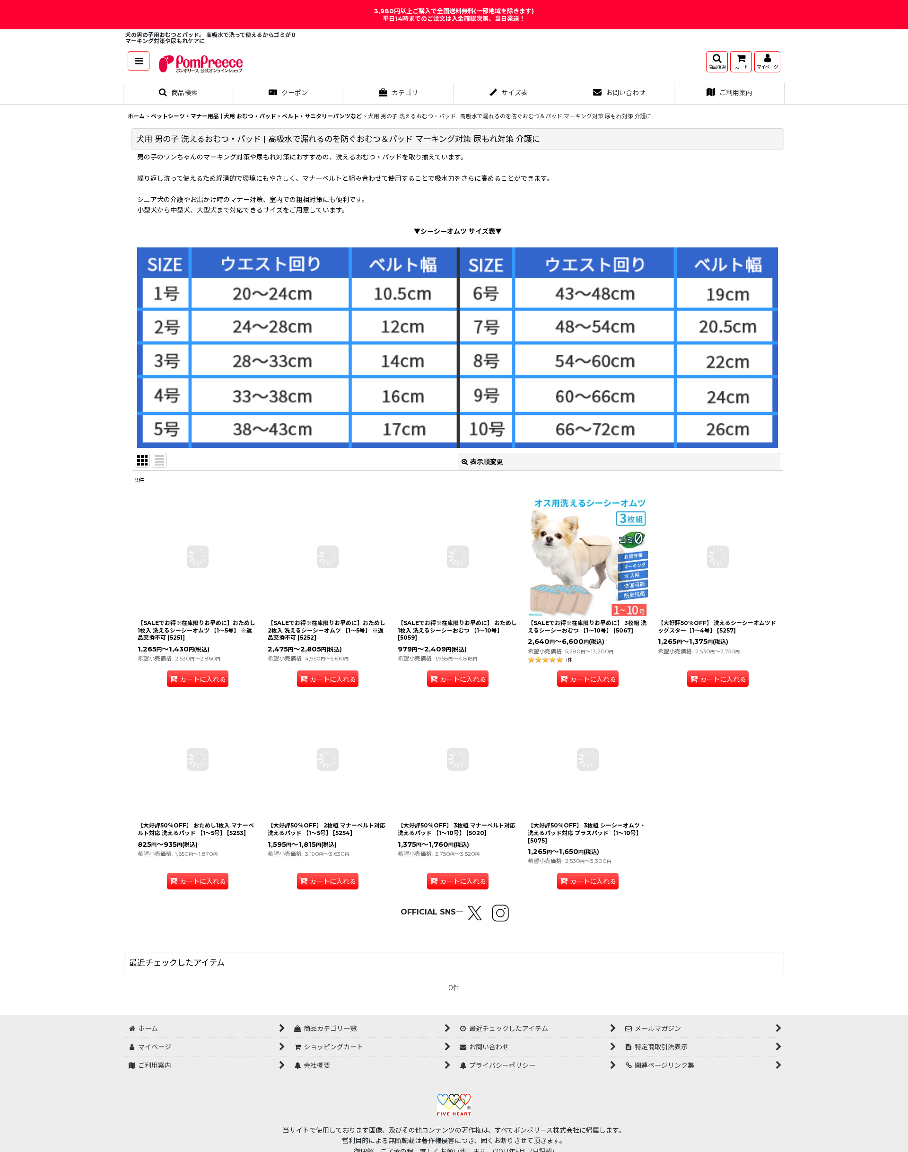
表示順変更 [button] (486, 461)
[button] (138, 61)
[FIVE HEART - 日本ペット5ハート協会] (454, 1103)
